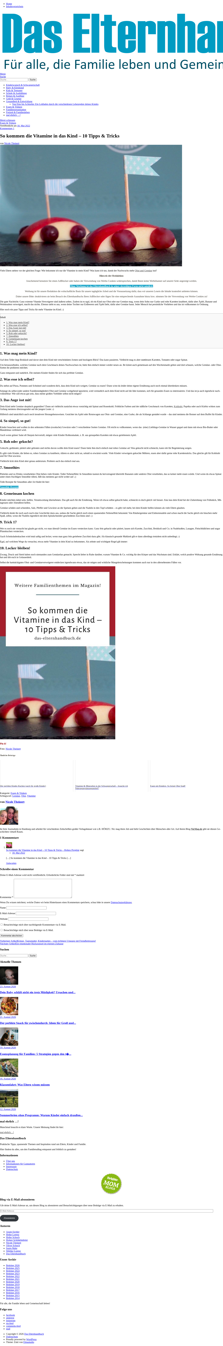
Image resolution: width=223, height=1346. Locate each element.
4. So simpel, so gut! (16, 330)
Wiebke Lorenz (13, 1251)
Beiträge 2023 (13, 1273)
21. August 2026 (8, 1017)
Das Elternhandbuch (16, 1253)
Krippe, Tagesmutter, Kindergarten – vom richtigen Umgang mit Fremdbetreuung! (48, 941)
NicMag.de (196, 829)
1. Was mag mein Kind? (17, 322)
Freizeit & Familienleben (18, 112)
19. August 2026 (8, 1047)
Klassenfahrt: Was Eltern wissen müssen (25, 1084)
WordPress (31, 1339)
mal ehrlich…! (7, 1132)
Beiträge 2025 (13, 1268)
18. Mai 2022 (23, 125)
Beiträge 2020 (13, 1282)
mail (8, 1328)
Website (4, 919)
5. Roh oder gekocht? (16, 333)
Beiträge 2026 (13, 1265)
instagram (10, 1320)
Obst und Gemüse (143, 270)
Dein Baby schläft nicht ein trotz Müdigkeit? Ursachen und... (38, 992)
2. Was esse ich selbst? (17, 325)
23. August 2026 (8, 986)
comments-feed (13, 1326)
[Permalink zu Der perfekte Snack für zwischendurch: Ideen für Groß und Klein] (9, 1014)
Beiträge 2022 (13, 1276)
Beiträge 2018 (13, 1287)
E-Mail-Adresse (7, 913)
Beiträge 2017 (13, 1290)
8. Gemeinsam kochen (17, 339)
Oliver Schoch (13, 1245)
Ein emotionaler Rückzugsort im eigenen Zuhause (31, 943)
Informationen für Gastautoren (20, 1164)
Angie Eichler (12, 1232)
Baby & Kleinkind (15, 87)
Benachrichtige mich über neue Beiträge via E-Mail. (28, 930)
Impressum (11, 1166)
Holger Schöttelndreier (17, 1240)
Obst (23, 796)
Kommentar (6, 897)
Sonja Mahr (11, 1248)
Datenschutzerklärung (121, 902)
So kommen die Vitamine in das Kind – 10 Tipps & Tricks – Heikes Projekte (42, 850)
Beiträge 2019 (13, 1284)
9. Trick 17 (11, 341)
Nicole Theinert (11, 143)
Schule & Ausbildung (16, 93)
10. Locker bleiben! (15, 344)
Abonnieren (9, 1218)
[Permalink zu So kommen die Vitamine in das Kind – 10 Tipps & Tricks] (91, 265)
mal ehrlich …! (13, 115)
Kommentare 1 (7, 128)
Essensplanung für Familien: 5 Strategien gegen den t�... (35, 1054)
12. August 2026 (8, 1109)
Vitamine (31, 796)
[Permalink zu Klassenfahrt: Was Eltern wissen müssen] (9, 1076)
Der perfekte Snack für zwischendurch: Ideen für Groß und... (38, 1023)
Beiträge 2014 (13, 1298)
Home (9, 3)
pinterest (10, 1318)
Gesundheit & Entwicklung (19, 101)
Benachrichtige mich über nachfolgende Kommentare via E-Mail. (35, 924)
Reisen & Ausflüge (15, 96)
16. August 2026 (8, 1078)
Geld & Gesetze (13, 98)
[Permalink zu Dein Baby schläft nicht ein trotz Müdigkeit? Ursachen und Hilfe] (9, 983)
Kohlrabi (178, 406)
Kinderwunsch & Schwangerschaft (23, 85)
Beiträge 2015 (13, 1295)
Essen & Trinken (14, 107)
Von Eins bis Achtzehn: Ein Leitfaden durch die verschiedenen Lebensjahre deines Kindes (55, 104)
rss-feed (10, 1323)
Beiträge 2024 (13, 1271)
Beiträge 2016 (13, 1292)
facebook (10, 1315)
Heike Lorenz (12, 1234)
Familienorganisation (16, 109)
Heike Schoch (13, 1237)
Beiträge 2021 (13, 1279)
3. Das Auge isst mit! (16, 328)
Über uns (10, 1161)
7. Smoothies (12, 336)
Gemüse (16, 796)
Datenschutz (12, 1169)
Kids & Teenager (14, 90)
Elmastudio (28, 1342)
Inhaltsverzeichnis (14, 6)
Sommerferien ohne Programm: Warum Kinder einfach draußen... (41, 1115)
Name (3, 907)
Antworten (11, 863)
